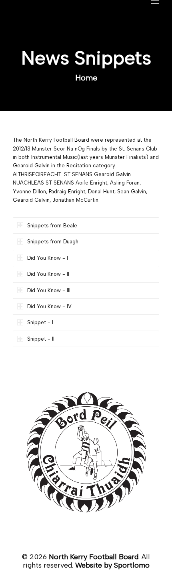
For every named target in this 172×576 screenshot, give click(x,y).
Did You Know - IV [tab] (49, 306)
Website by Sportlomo (112, 565)
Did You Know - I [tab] (47, 258)
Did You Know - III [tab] (48, 290)
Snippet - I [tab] (40, 322)
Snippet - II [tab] (40, 339)
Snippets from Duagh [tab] (52, 242)
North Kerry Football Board (93, 556)
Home (86, 77)
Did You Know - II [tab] (48, 274)
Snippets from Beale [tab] (52, 226)
